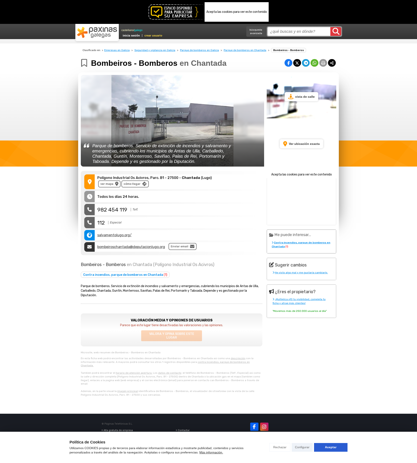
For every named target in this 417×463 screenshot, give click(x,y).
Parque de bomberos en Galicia (199, 50)
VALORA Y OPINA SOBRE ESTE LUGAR (171, 335)
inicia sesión (131, 35)
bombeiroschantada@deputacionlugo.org (131, 247)
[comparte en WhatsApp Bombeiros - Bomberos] (314, 63)
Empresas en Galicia (117, 50)
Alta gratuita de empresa (118, 430)
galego (138, 30)
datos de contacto (169, 372)
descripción (238, 358)
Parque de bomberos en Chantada (245, 50)
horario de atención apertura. (134, 372)
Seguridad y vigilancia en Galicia (154, 50)
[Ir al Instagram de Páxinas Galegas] (264, 427)
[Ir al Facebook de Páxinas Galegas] (254, 427)
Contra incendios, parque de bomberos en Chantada (125, 275)
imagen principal (127, 391)
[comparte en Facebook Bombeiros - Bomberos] (288, 63)
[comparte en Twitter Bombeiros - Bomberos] (297, 63)
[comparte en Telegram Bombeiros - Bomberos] (306, 63)
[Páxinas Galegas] (97, 32)
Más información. (211, 452)
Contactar (184, 430)
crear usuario (153, 35)
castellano (127, 30)
